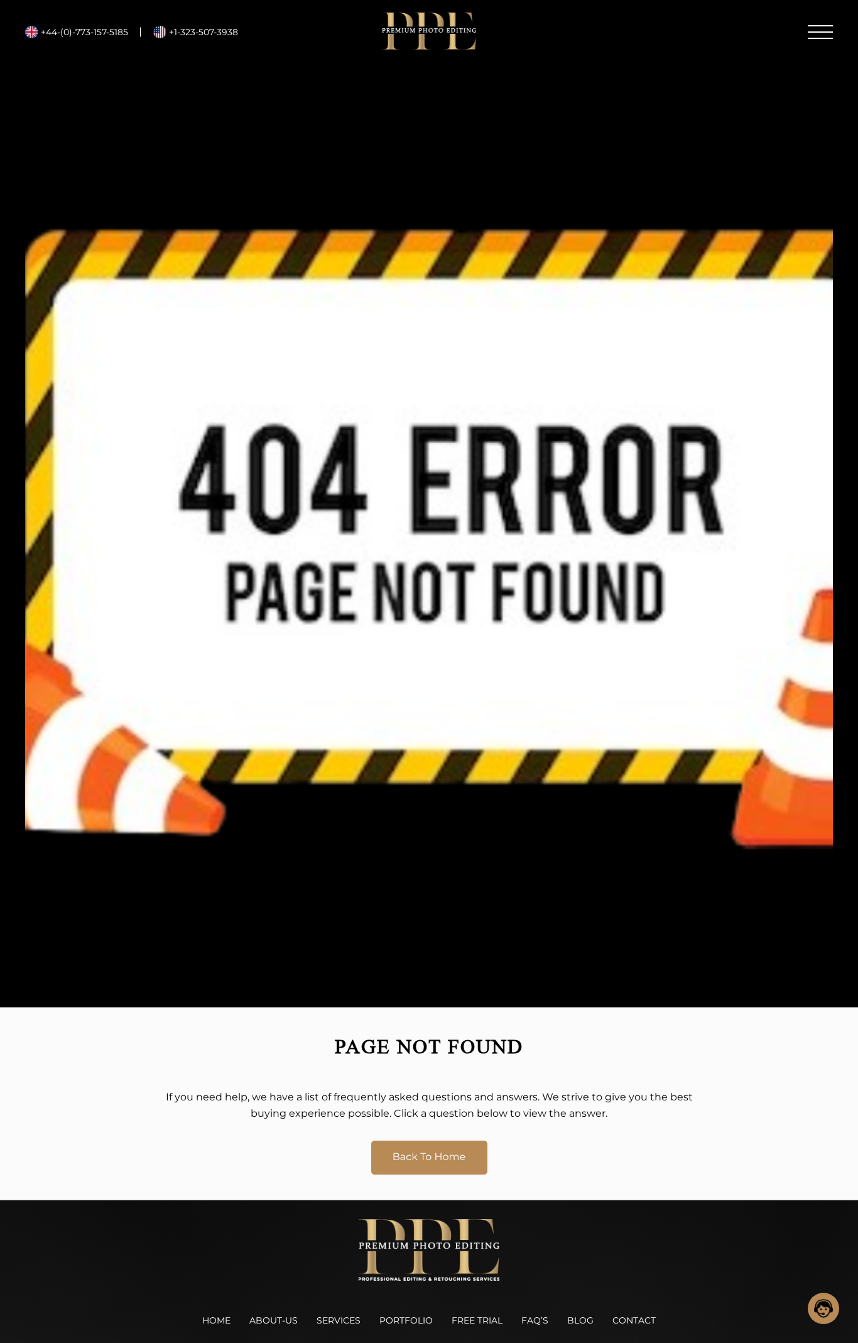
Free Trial (477, 1320)
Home (216, 1320)
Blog (580, 1320)
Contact (634, 1320)
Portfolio (406, 1320)
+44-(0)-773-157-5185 (84, 32)
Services (339, 1320)
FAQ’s (534, 1320)
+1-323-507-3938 (203, 32)
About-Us (273, 1320)
